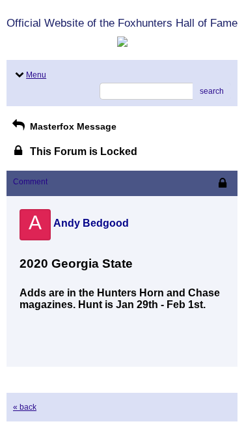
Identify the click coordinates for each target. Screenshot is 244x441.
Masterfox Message (71, 126)
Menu (36, 74)
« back (24, 407)
